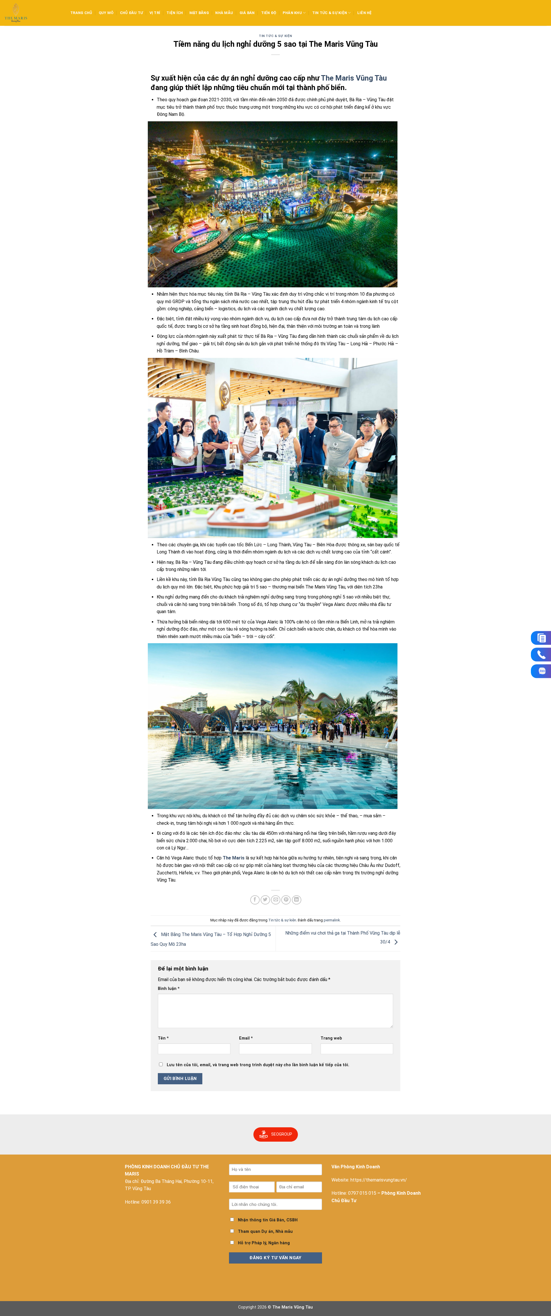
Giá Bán (247, 13)
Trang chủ (81, 13)
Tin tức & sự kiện (329, 13)
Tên (163, 1038)
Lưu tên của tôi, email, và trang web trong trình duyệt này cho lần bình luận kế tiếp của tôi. (258, 1064)
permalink (332, 920)
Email (246, 1038)
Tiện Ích (174, 13)
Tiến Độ (268, 13)
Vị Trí (155, 13)
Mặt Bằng (199, 13)
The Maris (234, 858)
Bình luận (169, 988)
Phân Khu (292, 13)
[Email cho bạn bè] (275, 900)
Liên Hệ (364, 13)
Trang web (331, 1038)
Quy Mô (106, 13)
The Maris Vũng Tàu (354, 78)
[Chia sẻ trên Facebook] (255, 900)
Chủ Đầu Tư (131, 13)
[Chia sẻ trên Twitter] (265, 900)
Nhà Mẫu (224, 13)
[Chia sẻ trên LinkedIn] (296, 900)
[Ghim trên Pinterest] (286, 900)
